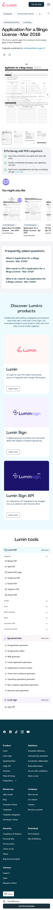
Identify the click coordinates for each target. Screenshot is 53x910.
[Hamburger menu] (48, 4)
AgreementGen (9, 761)
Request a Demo (10, 883)
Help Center (8, 794)
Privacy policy (8, 844)
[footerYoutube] (28, 731)
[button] (7, 137)
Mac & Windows (34, 839)
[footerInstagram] (22, 731)
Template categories (11, 815)
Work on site (33, 776)
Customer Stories (10, 805)
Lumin (5, 751)
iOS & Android (33, 834)
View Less (45, 550)
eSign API (7, 766)
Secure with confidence (37, 771)
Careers (31, 805)
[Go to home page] (9, 4)
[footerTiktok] (16, 731)
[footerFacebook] (4, 731)
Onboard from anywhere (38, 756)
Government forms (25, 14)
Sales (5, 878)
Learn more (13, 389)
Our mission (32, 800)
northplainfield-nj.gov (33, 48)
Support (6, 873)
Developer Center (10, 820)
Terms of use (8, 849)
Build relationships (35, 766)
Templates (7, 14)
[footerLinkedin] (10, 731)
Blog (5, 800)
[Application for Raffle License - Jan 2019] (12, 209)
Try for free (36, 4)
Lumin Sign (19, 172)
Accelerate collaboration (38, 761)
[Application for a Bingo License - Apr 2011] (33, 209)
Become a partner (35, 810)
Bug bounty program (11, 859)
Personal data (8, 839)
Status (5, 854)
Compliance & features (12, 834)
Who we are (33, 794)
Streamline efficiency (36, 751)
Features (6, 771)
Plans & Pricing (9, 776)
